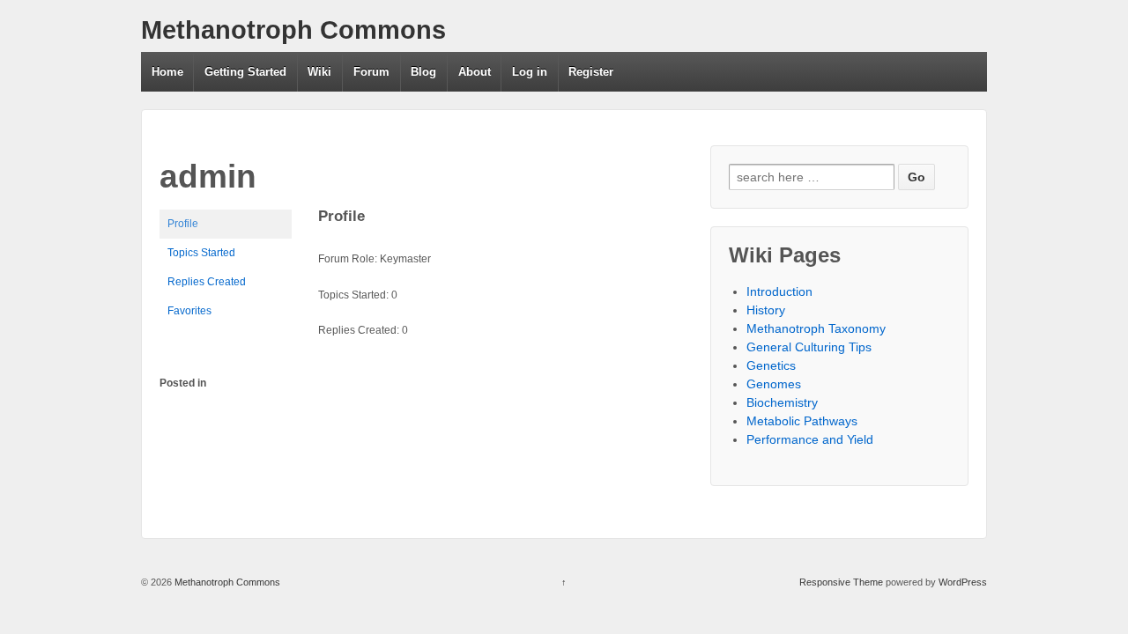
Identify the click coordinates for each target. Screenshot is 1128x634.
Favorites (189, 311)
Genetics (771, 365)
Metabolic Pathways (801, 421)
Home (167, 71)
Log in (529, 71)
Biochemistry (782, 402)
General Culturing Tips (809, 347)
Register (590, 71)
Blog (423, 71)
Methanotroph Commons (293, 30)
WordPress (963, 582)
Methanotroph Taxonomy (816, 328)
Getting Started (245, 71)
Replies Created (206, 282)
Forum (371, 71)
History (765, 310)
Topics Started (201, 253)
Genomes (773, 384)
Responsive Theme (841, 582)
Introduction (779, 291)
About (474, 71)
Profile (182, 223)
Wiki (319, 71)
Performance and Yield (809, 439)
